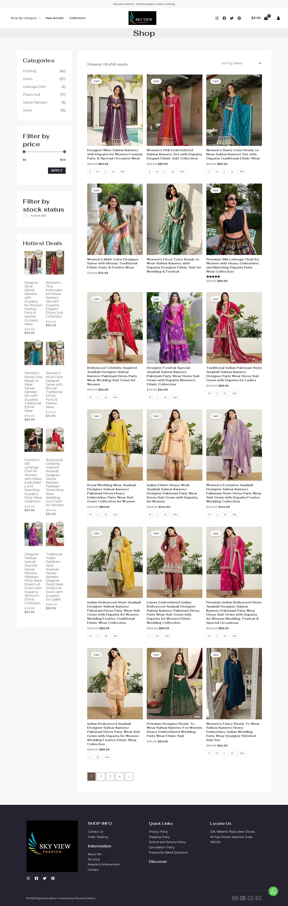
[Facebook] (224, 18)
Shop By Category (24, 18)
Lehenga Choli (34, 87)
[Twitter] (232, 18)
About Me (94, 854)
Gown (27, 79)
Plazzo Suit (32, 94)
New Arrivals (55, 18)
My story (94, 859)
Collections (77, 18)
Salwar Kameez (35, 102)
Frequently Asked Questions (168, 852)
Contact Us (95, 831)
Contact (93, 869)
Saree (27, 110)
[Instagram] (217, 18)
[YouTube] (239, 18)
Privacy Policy (158, 831)
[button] (38, 18)
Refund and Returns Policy (167, 842)
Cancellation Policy (162, 847)
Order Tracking (98, 837)
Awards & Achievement (104, 864)
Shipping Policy (159, 837)
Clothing (29, 71)
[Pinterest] (53, 878)
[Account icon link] (278, 18)
